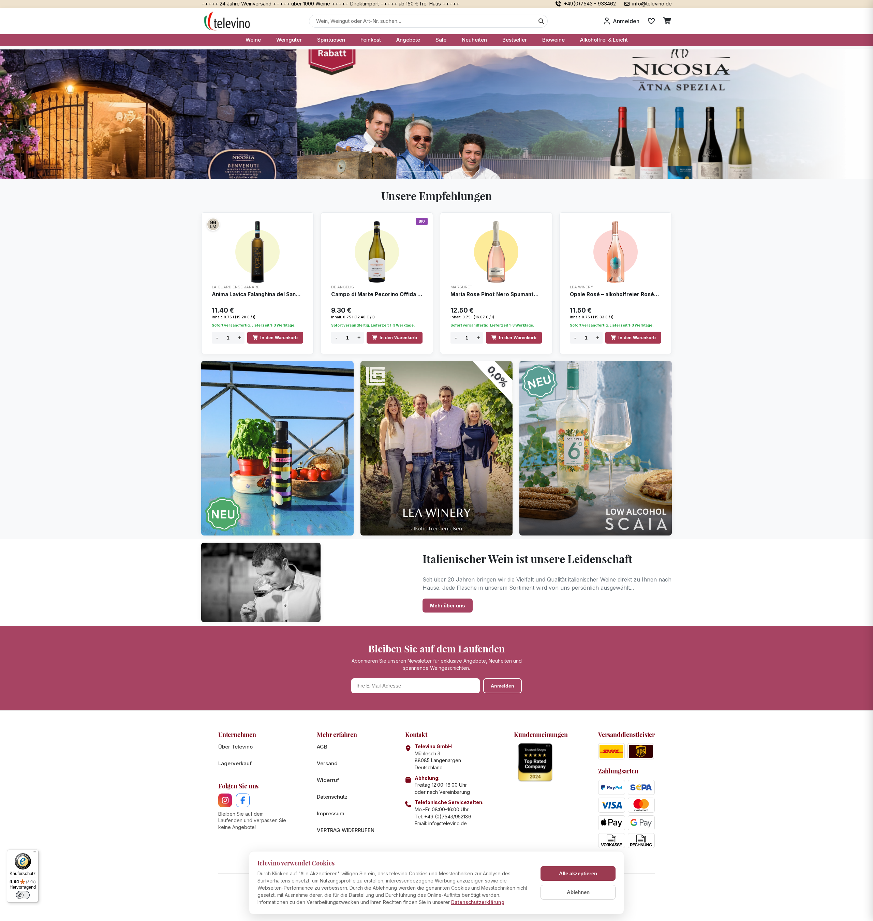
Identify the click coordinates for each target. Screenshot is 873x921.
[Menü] (34, 853)
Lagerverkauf (235, 763)
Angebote (408, 39)
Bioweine (553, 39)
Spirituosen (331, 39)
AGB (322, 746)
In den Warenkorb (279, 337)
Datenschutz (332, 797)
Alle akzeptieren (578, 873)
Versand (327, 763)
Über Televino (235, 746)
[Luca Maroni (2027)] (213, 224)
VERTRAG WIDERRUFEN (345, 830)
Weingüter (289, 39)
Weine (253, 39)
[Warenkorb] (667, 21)
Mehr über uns (447, 605)
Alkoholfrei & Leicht (604, 39)
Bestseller (514, 39)
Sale (440, 39)
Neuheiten (474, 39)
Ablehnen (578, 892)
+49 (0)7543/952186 (447, 816)
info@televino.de (447, 823)
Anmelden (502, 686)
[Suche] (541, 21)
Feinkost (370, 39)
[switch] (23, 895)
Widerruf (328, 780)
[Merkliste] (651, 21)
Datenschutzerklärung (477, 902)
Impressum (330, 813)
